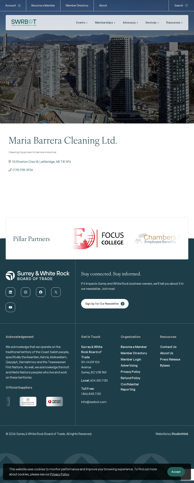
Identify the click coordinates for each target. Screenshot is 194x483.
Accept (176, 471)
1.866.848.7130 (91, 394)
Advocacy (129, 22)
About (103, 5)
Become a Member (43, 5)
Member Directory (77, 5)
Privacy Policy (59, 474)
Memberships (104, 22)
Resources (173, 22)
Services (151, 22)
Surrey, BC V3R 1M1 (93, 372)
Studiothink (179, 434)
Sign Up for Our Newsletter (102, 303)
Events (80, 22)
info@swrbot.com (93, 402)
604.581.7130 (99, 380)
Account (10, 5)
